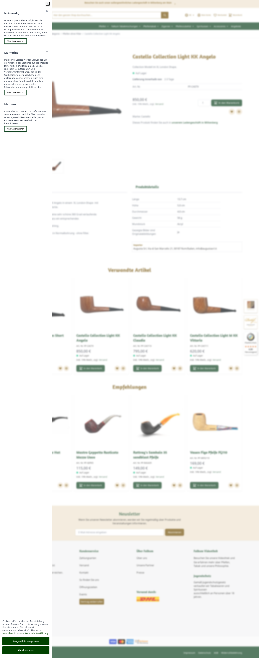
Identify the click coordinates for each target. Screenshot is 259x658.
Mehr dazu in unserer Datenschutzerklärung (25, 633)
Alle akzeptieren (26, 650)
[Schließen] (47, 4)
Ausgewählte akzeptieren (26, 641)
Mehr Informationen (15, 41)
